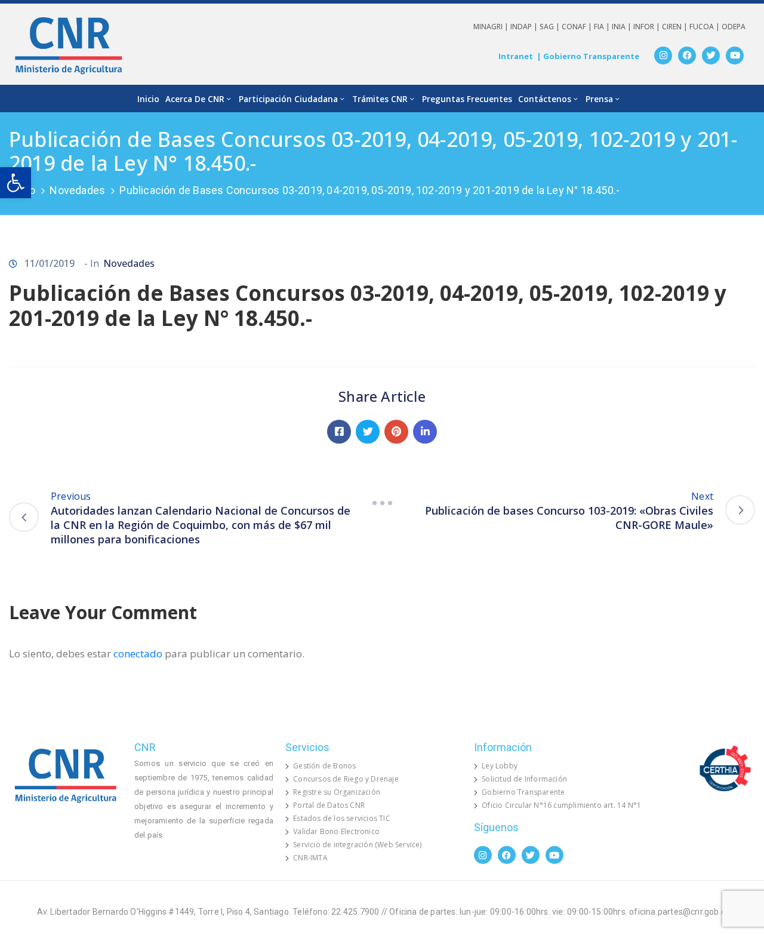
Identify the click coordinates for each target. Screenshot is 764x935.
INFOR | (647, 26)
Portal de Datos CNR (329, 805)
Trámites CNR (380, 98)
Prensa (599, 98)
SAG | (551, 26)
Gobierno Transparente (523, 792)
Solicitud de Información (524, 779)
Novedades (77, 190)
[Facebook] (687, 55)
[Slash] (382, 503)
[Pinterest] (396, 432)
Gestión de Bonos (324, 766)
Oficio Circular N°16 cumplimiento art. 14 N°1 (561, 805)
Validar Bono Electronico (336, 831)
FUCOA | (705, 26)
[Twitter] (711, 55)
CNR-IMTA (310, 858)
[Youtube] (735, 55)
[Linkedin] (425, 432)
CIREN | (675, 26)
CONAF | (578, 26)
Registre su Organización (336, 792)
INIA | (622, 26)
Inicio (148, 98)
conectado (137, 653)
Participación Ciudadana (288, 98)
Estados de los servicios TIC (341, 818)
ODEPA (733, 26)
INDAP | (525, 26)
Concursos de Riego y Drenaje (346, 779)
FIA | (603, 26)
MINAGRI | (491, 26)
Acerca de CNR (194, 98)
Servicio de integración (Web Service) (357, 844)
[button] (15, 182)
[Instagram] (663, 55)
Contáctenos (544, 98)
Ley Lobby (499, 766)
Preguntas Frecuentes (467, 98)
